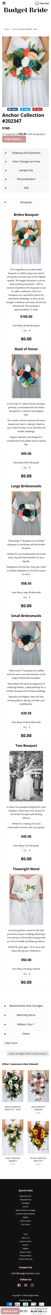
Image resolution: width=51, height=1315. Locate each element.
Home (6, 29)
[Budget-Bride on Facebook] (19, 1286)
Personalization (26, 179)
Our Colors (25, 1224)
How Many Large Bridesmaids (26, 592)
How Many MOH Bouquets (26, 462)
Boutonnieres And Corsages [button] (26, 1005)
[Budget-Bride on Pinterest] (25, 1286)
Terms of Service (25, 1259)
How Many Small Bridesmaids (26, 722)
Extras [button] (26, 1033)
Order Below (13, 139)
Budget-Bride (33, 1295)
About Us (25, 1237)
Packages (25, 1203)
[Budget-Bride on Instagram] (32, 1286)
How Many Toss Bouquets (26, 845)
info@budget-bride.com (25, 1273)
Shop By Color (25, 1196)
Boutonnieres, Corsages (26, 1210)
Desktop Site (25, 1300)
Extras (25, 1206)
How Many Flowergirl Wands (26, 968)
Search (25, 1245)
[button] (25, 134)
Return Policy (25, 1252)
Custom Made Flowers (25, 1213)
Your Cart (44, 3)
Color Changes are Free (26, 161)
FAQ (26, 188)
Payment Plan (25, 1241)
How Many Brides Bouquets (26, 325)
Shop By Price (25, 1199)
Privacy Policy (25, 1255)
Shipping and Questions (26, 152)
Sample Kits (26, 170)
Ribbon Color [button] (26, 1024)
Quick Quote (25, 1221)
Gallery (25, 1217)
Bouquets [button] (26, 202)
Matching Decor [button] (26, 1015)
